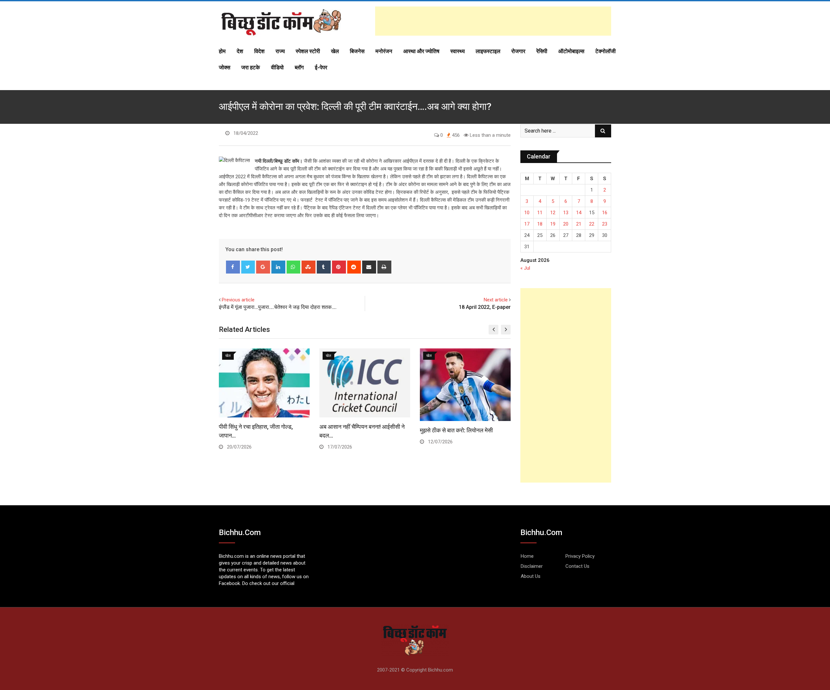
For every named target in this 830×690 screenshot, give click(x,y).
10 (526, 213)
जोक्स (224, 67)
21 (578, 224)
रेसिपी (541, 51)
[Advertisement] (493, 21)
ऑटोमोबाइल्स (571, 51)
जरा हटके (250, 67)
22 (591, 224)
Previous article (238, 300)
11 (539, 213)
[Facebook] (233, 267)
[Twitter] (248, 267)
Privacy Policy (580, 556)
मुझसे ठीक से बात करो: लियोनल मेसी (456, 430)
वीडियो (277, 67)
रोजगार (518, 51)
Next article (496, 300)
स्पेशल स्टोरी (308, 51)
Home (527, 556)
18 (539, 224)
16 (604, 213)
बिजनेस (357, 51)
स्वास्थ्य (457, 51)
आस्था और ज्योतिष (421, 51)
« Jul (525, 268)
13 (565, 213)
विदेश (259, 51)
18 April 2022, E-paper (485, 307)
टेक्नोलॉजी (605, 51)
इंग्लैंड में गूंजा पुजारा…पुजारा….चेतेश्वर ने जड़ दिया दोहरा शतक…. (278, 307)
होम (222, 51)
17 (526, 224)
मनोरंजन (383, 51)
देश (240, 51)
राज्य (280, 51)
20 (565, 224)
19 (552, 224)
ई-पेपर (321, 67)
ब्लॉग (299, 67)
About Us (530, 576)
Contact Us (577, 566)
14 (578, 213)
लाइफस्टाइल (488, 51)
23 (604, 224)
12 (552, 213)
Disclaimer (532, 566)
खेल (335, 51)
